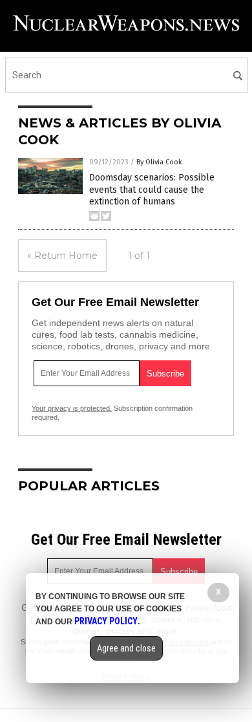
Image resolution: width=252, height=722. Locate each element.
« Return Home (62, 255)
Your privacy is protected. (72, 408)
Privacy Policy (106, 621)
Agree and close (126, 648)
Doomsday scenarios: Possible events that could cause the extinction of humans (152, 189)
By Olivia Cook (159, 162)
